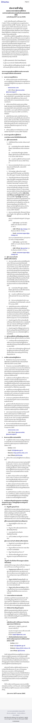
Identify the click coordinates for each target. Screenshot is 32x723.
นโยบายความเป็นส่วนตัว (11, 713)
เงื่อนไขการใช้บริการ (21, 713)
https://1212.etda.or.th (20, 453)
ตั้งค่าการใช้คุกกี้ (16, 715)
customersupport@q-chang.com (20, 234)
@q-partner (24, 248)
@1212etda (18, 455)
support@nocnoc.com (19, 635)
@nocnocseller (20, 90)
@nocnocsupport (11, 92)
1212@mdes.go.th (17, 450)
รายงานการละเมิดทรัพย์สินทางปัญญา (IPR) (16, 711)
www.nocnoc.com (13, 88)
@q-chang (24, 229)
